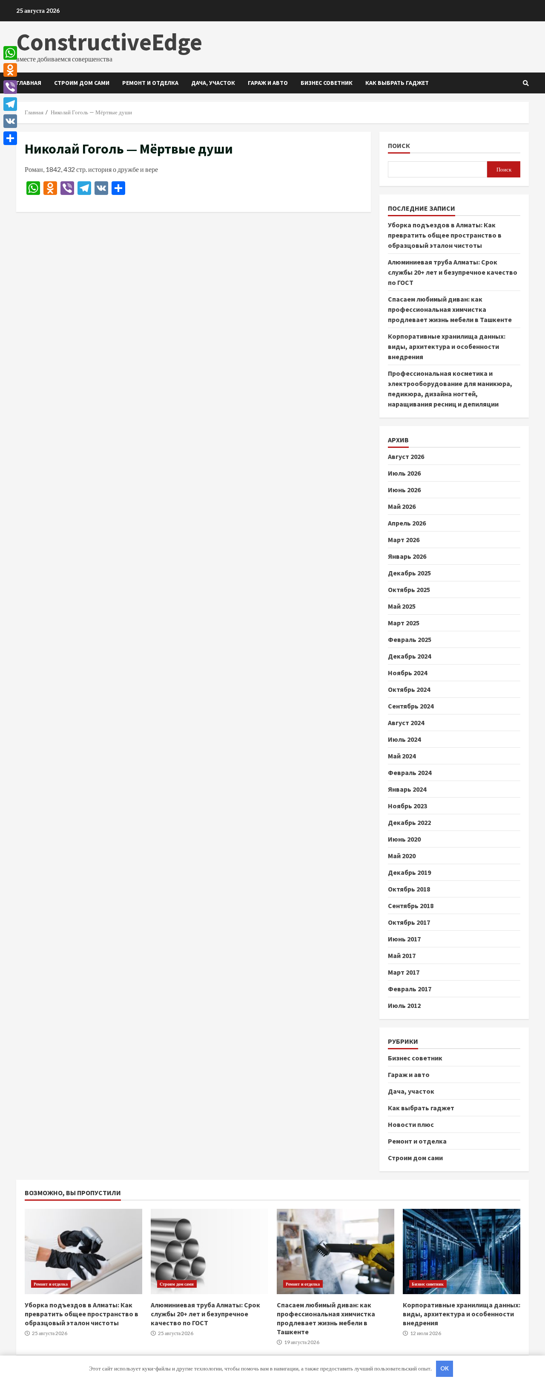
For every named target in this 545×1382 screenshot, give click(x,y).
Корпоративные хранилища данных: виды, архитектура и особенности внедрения (446, 346)
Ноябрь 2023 (407, 805)
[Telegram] (10, 104)
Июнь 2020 (404, 839)
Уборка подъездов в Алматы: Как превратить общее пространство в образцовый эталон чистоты (445, 235)
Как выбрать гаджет (397, 83)
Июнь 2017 (404, 939)
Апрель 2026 (407, 523)
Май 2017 (402, 955)
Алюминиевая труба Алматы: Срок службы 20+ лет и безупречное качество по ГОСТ (452, 272)
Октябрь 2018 (409, 889)
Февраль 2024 (409, 772)
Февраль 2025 (409, 639)
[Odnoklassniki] (10, 69)
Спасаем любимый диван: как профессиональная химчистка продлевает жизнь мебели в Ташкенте (450, 309)
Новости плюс (411, 1124)
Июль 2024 (404, 739)
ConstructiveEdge (109, 42)
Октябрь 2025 (409, 589)
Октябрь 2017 (409, 922)
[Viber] (10, 87)
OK (444, 1368)
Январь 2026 (407, 556)
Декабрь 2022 (409, 822)
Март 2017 (403, 972)
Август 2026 (406, 456)
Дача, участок (213, 83)
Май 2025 (402, 606)
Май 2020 (402, 855)
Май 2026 (402, 506)
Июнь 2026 (404, 489)
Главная (28, 83)
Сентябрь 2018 (410, 905)
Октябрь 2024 (409, 689)
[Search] (526, 83)
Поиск (399, 146)
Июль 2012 (404, 1005)
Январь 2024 (407, 789)
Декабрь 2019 (409, 872)
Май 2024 (402, 756)
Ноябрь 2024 (407, 672)
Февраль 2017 (409, 988)
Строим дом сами (81, 83)
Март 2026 (403, 539)
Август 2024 (406, 722)
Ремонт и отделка (150, 83)
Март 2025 (403, 622)
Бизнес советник (327, 83)
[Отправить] (10, 138)
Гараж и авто (268, 83)
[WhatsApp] (10, 52)
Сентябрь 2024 (410, 706)
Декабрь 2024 (409, 656)
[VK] (10, 121)
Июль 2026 (404, 473)
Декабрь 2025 (409, 573)
